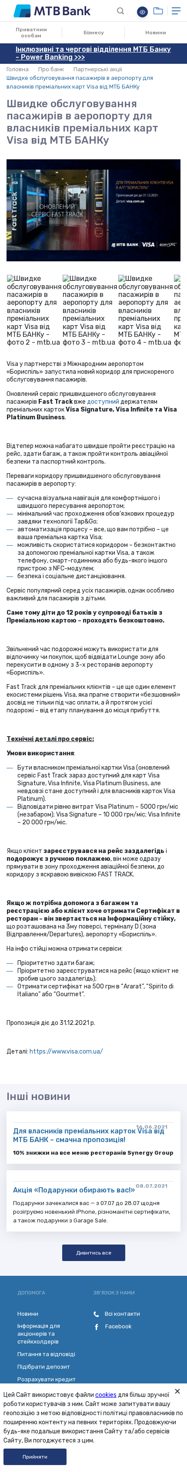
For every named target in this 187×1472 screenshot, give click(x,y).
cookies (106, 1395)
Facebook (118, 1326)
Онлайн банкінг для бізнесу (158, 11)
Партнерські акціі (97, 69)
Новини (155, 33)
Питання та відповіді (46, 1354)
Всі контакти (122, 1314)
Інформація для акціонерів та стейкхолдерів (38, 1334)
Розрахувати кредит (46, 1379)
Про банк (51, 69)
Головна (18, 69)
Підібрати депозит (43, 1366)
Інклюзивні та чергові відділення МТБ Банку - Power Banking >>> (93, 53)
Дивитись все (93, 1253)
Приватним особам (31, 32)
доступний (103, 401)
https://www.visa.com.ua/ (66, 1051)
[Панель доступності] (142, 12)
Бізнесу (93, 33)
